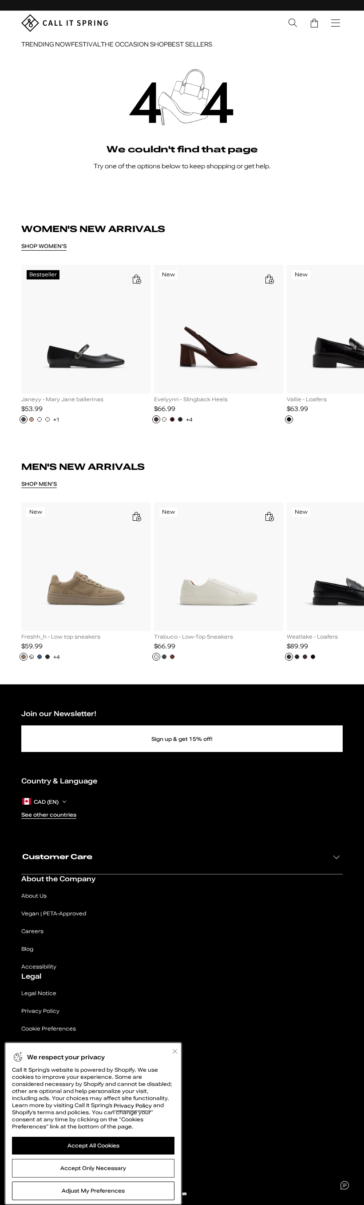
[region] (182, 349)
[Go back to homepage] (64, 23)
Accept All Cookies (93, 1146)
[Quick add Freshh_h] (136, 516)
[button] (314, 23)
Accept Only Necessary (93, 1168)
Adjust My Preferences (93, 1191)
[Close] (175, 1051)
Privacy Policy (132, 1105)
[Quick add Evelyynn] (269, 279)
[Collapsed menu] (335, 23)
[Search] (293, 23)
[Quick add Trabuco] (269, 516)
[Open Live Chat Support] (344, 1185)
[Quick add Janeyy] (136, 279)
